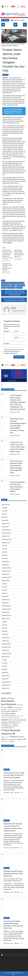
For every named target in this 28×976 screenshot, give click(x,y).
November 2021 (6, 685)
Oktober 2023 (5, 612)
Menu (13, 974)
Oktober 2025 (5, 536)
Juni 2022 (4, 663)
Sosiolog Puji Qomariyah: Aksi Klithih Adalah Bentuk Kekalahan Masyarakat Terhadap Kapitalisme (15, 293)
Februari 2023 (5, 638)
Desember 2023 (6, 606)
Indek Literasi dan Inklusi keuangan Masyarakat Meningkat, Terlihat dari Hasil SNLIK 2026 (13, 924)
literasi (18, 716)
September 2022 (6, 653)
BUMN (21, 704)
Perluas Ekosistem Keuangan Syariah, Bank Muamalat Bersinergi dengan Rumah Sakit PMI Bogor (16, 467)
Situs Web (6, 343)
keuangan (3, 711)
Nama (17, 331)
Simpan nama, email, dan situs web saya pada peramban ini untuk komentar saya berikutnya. (13, 351)
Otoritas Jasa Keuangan (19, 720)
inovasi (9, 709)
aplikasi (3, 698)
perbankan (18, 722)
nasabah (4, 720)
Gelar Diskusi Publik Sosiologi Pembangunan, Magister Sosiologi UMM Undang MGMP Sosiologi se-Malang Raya (18, 426)
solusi (2, 737)
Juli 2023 (4, 622)
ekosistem (4, 710)
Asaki (3, 280)
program (15, 724)
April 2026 (4, 517)
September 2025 (6, 539)
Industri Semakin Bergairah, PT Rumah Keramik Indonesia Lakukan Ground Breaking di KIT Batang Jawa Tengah (7, 254)
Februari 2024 (5, 600)
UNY (24, 739)
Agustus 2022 (6, 657)
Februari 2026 (5, 524)
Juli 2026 (4, 508)
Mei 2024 (4, 590)
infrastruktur (20, 285)
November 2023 (6, 609)
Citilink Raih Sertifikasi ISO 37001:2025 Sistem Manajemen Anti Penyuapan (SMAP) (17, 487)
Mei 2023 (4, 628)
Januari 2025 (5, 565)
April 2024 (4, 593)
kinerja (9, 711)
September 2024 (6, 577)
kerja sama (19, 709)
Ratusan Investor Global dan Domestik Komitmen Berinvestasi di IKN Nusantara (7, 267)
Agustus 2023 (6, 619)
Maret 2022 (5, 672)
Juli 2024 (4, 584)
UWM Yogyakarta (4, 741)
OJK (10, 720)
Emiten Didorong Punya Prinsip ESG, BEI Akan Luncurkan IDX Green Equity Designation (14, 775)
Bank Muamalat (8, 704)
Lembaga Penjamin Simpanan (8, 716)
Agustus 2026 (6, 505)
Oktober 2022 (5, 650)
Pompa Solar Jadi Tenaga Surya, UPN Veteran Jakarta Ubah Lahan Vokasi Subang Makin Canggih (17, 447)
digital (10, 707)
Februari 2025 (5, 562)
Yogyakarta (12, 741)
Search (25, 25)
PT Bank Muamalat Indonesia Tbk (10, 732)
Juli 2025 (4, 546)
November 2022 (6, 647)
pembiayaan (4, 722)
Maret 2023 (5, 634)
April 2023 (4, 631)
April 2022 (4, 669)
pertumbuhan (4, 724)
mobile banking (9, 717)
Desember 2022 (6, 644)
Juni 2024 (4, 587)
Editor (17, 792)
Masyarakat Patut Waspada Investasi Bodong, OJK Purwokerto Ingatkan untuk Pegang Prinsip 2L (13, 827)
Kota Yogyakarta (5, 714)
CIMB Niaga (4, 707)
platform (10, 724)
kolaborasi (14, 711)
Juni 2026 (4, 511)
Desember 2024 (6, 568)
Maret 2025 (5, 558)
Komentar (7, 331)
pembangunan (11, 287)
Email (16, 337)
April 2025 (4, 555)
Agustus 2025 (6, 543)
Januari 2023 (5, 641)
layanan (13, 714)
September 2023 (6, 615)
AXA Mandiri (11, 698)
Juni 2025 (4, 549)
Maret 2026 (5, 520)
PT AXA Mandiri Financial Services (10, 726)
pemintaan (19, 287)
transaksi (21, 737)
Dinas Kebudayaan (17, 707)
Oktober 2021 (5, 688)
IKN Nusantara (5, 285)
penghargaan (12, 722)
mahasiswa (3, 717)
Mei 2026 (4, 514)
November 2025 (6, 533)
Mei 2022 (4, 666)
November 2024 (6, 571)
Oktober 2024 (5, 574)
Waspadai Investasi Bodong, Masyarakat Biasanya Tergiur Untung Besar (13, 873)
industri (13, 285)
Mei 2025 (4, 552)
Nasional (5, 75)
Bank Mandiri (7, 701)
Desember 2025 (6, 530)
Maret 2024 (5, 596)
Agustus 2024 (6, 581)
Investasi (13, 709)
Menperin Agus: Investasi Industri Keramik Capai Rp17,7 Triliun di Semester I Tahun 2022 (19, 253)
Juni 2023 (4, 625)
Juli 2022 (4, 660)
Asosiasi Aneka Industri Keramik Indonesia (13, 283)
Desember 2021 (6, 682)
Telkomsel (13, 736)
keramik (4, 287)
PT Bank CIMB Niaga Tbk (7, 728)
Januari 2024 (5, 603)
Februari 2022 (5, 676)
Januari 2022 (5, 679)
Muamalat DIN (16, 717)
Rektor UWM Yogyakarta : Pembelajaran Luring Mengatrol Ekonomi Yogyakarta (14, 300)
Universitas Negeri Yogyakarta (14, 739)
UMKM (3, 739)
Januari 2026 (5, 527)
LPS (21, 716)
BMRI (18, 704)
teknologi (6, 737)
